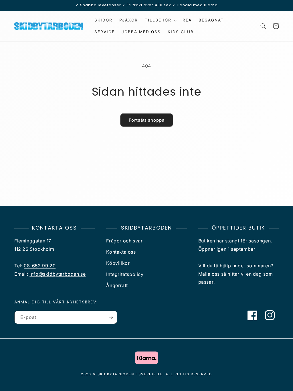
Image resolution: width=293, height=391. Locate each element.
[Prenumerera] (110, 317)
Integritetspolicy (124, 274)
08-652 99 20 (40, 265)
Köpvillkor (118, 263)
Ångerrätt (117, 285)
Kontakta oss (121, 252)
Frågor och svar (124, 241)
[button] (160, 20)
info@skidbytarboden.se (57, 274)
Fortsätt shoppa (147, 120)
